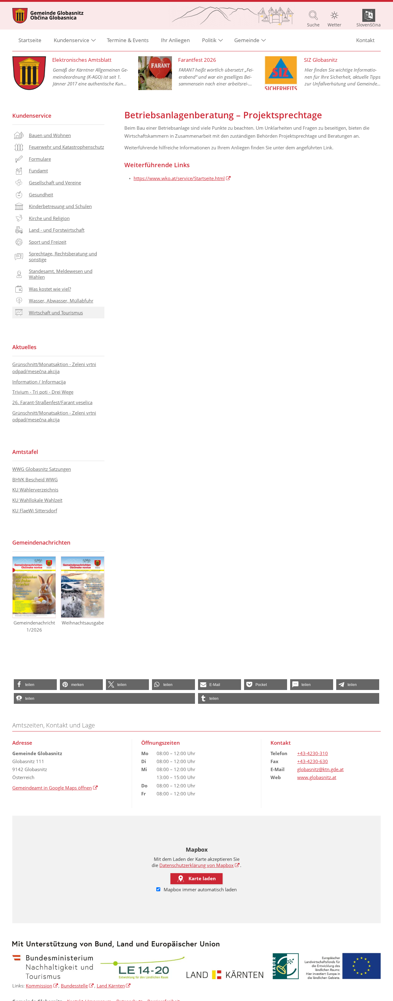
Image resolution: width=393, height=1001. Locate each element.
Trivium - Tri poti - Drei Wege (42, 392)
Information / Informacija (39, 382)
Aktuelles (24, 347)
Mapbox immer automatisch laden (199, 889)
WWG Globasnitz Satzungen (41, 469)
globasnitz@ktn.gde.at (320, 769)
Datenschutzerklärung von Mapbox (199, 865)
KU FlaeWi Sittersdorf (34, 510)
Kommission (42, 986)
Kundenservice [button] (71, 40)
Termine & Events (128, 40)
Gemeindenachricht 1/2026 (34, 626)
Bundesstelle (77, 986)
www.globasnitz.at (316, 777)
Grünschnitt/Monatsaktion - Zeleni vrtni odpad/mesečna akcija (54, 367)
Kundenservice (31, 115)
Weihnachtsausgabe (83, 623)
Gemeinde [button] (246, 40)
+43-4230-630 (312, 761)
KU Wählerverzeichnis (35, 490)
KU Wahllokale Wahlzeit (37, 500)
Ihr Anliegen (175, 40)
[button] (35, 684)
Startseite (29, 40)
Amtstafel (25, 451)
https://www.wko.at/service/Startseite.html (182, 178)
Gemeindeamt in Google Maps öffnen (55, 788)
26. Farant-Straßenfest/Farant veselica (52, 402)
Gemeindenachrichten (41, 542)
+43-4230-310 (312, 753)
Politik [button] (209, 40)
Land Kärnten (114, 986)
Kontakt (365, 40)
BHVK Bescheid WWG (35, 479)
